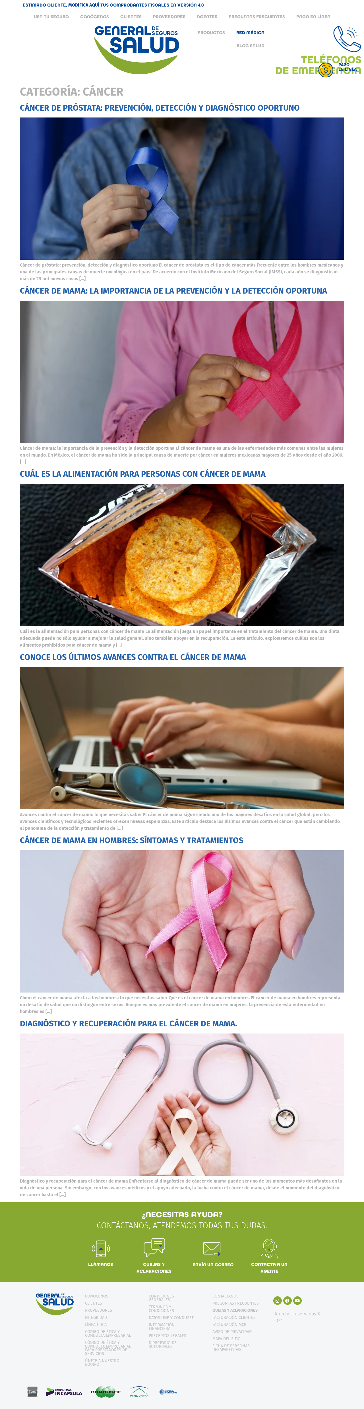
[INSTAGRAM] (277, 1300)
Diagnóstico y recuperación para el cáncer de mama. (128, 1024)
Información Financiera (162, 1327)
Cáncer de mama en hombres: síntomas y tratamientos (131, 840)
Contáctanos (225, 1296)
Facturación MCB (229, 1324)
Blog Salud (250, 45)
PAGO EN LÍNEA (313, 16)
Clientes (131, 16)
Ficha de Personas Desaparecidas (231, 1348)
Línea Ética (96, 1324)
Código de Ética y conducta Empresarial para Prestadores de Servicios (108, 1348)
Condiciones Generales (161, 1298)
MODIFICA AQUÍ (84, 5)
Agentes (207, 16)
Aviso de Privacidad (232, 1331)
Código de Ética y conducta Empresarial (108, 1333)
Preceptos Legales (167, 1335)
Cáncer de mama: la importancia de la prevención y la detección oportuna (173, 291)
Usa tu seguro (51, 16)
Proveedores (169, 16)
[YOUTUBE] (297, 1300)
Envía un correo (213, 1264)
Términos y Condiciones (161, 1309)
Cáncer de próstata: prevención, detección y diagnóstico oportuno (160, 108)
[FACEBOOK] (287, 1300)
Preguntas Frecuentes (257, 16)
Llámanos (100, 1264)
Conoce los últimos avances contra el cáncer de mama (133, 657)
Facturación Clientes (234, 1317)
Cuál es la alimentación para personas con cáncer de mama (143, 474)
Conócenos (94, 16)
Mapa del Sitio (226, 1338)
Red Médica (250, 32)
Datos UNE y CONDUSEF (171, 1317)
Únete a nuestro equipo (102, 1362)
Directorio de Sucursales (163, 1344)
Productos (211, 32)
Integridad (96, 1317)
